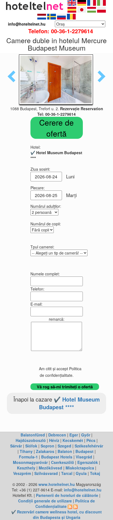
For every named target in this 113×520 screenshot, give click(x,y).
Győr (85, 435)
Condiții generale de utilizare (45, 501)
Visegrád (84, 457)
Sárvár (16, 446)
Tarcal (66, 473)
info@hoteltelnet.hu (82, 490)
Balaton (65, 451)
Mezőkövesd (50, 468)
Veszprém (22, 473)
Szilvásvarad (46, 473)
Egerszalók (87, 462)
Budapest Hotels (56, 457)
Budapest (84, 451)
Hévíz (54, 440)
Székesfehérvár (89, 446)
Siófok (31, 446)
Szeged (64, 446)
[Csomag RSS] (75, 506)
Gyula (81, 473)
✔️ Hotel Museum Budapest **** (69, 403)
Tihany (26, 451)
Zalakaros (45, 451)
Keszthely (26, 468)
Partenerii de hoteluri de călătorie (67, 495)
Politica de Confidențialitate (65, 503)
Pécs (90, 440)
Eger (73, 435)
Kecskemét (73, 440)
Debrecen (57, 435)
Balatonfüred (33, 435)
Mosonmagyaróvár (30, 462)
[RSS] (70, 506)
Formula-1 (28, 457)
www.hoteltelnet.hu (56, 484)
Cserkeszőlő (62, 462)
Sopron (47, 446)
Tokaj (95, 473)
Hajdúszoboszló (31, 440)
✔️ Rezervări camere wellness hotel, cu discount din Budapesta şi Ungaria (56, 514)
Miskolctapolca (80, 468)
